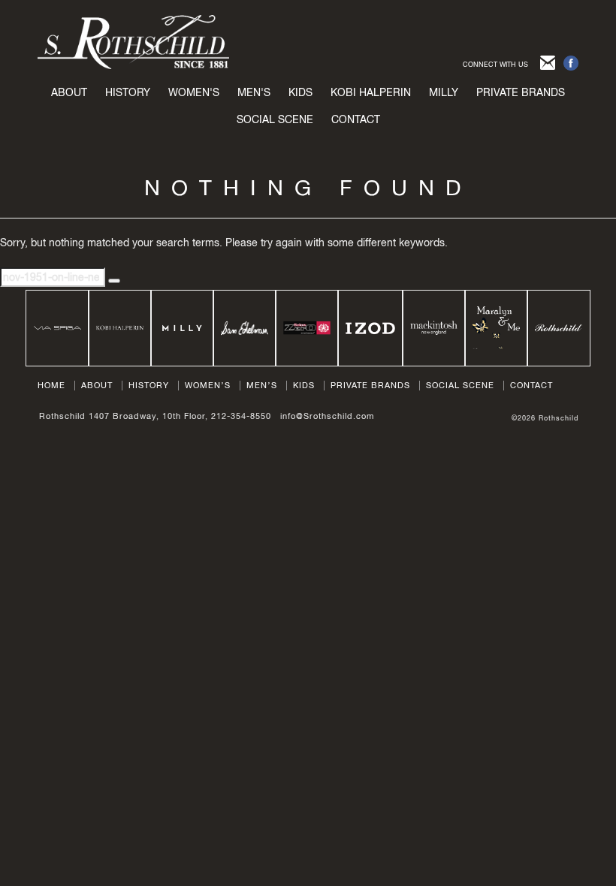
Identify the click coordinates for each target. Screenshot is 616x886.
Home (51, 385)
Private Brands (370, 385)
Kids (304, 385)
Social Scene (275, 119)
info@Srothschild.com (327, 415)
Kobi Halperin (371, 92)
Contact (355, 119)
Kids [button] (300, 92)
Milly (443, 92)
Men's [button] (253, 92)
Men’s (261, 385)
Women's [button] (193, 92)
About (69, 92)
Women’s (208, 385)
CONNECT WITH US (495, 64)
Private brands (520, 92)
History (127, 92)
